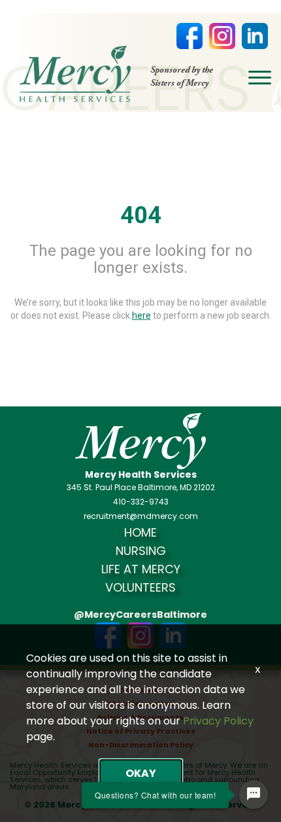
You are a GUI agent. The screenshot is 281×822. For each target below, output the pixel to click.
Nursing (141, 551)
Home (140, 533)
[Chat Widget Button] (253, 794)
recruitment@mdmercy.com (141, 516)
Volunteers (140, 588)
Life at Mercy (140, 569)
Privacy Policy (218, 720)
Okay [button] (140, 773)
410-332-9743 (141, 502)
